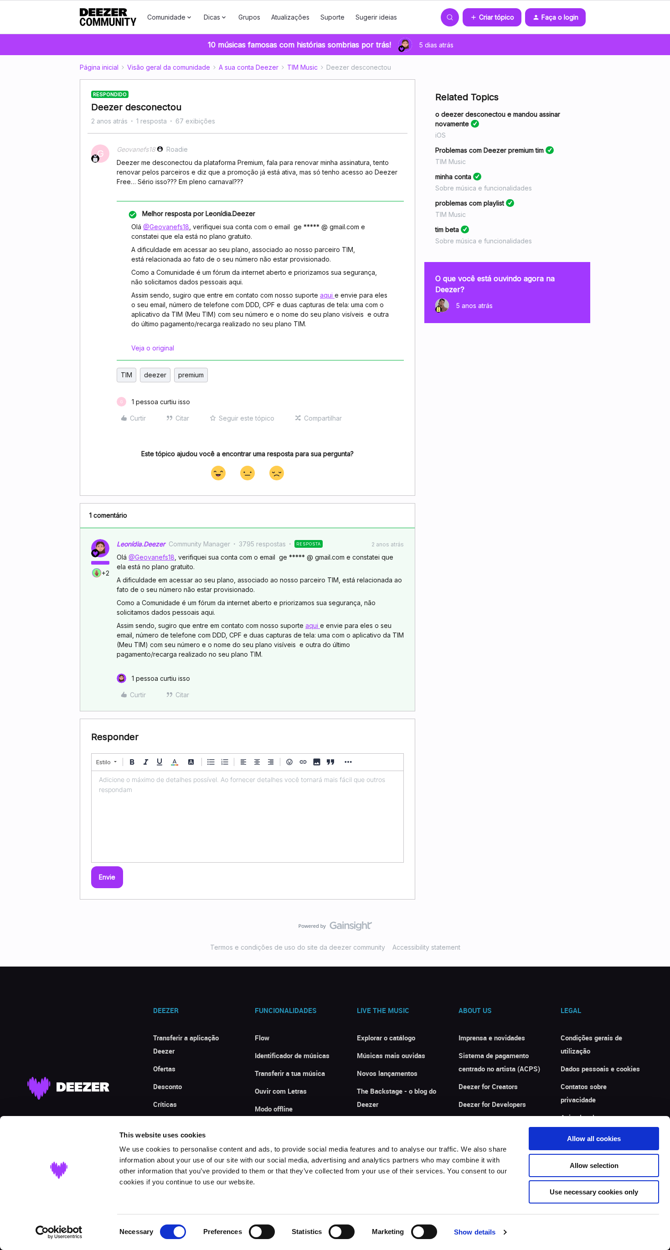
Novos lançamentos (387, 1073)
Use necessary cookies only (594, 1192)
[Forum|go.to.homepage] (108, 17)
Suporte (332, 17)
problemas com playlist (469, 203)
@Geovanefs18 (166, 227)
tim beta (447, 229)
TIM (126, 375)
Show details (474, 1232)
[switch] (262, 1231)
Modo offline (274, 1108)
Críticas (165, 1104)
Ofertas (164, 1068)
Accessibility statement (426, 947)
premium (191, 375)
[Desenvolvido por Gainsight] (335, 928)
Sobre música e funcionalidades (483, 188)
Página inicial (99, 67)
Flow (262, 1037)
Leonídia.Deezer (141, 544)
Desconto (167, 1086)
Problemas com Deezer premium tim (489, 150)
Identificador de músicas (292, 1055)
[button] (492, 17)
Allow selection (594, 1165)
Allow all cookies (594, 1138)
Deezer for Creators (488, 1086)
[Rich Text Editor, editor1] (247, 816)
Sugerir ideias (376, 17)
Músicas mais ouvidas (391, 1055)
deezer (155, 375)
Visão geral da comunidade (168, 67)
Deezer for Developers (492, 1104)
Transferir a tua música (290, 1073)
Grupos (249, 17)
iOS (440, 135)
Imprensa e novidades (492, 1037)
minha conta (453, 176)
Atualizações (290, 17)
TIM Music (302, 67)
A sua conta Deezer (248, 67)
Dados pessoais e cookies (600, 1068)
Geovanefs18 (136, 149)
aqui (327, 295)
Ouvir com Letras (281, 1091)
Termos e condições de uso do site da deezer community (297, 947)
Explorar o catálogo (386, 1037)
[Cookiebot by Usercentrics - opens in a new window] (59, 1232)
